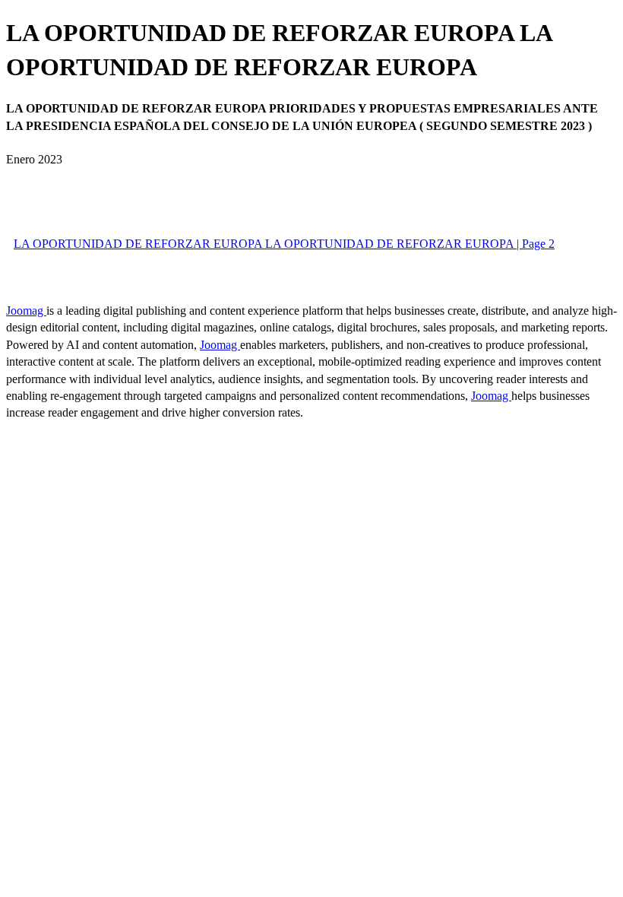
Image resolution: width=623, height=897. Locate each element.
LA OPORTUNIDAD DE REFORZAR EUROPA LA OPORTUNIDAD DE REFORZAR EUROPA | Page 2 (284, 243)
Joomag (26, 310)
